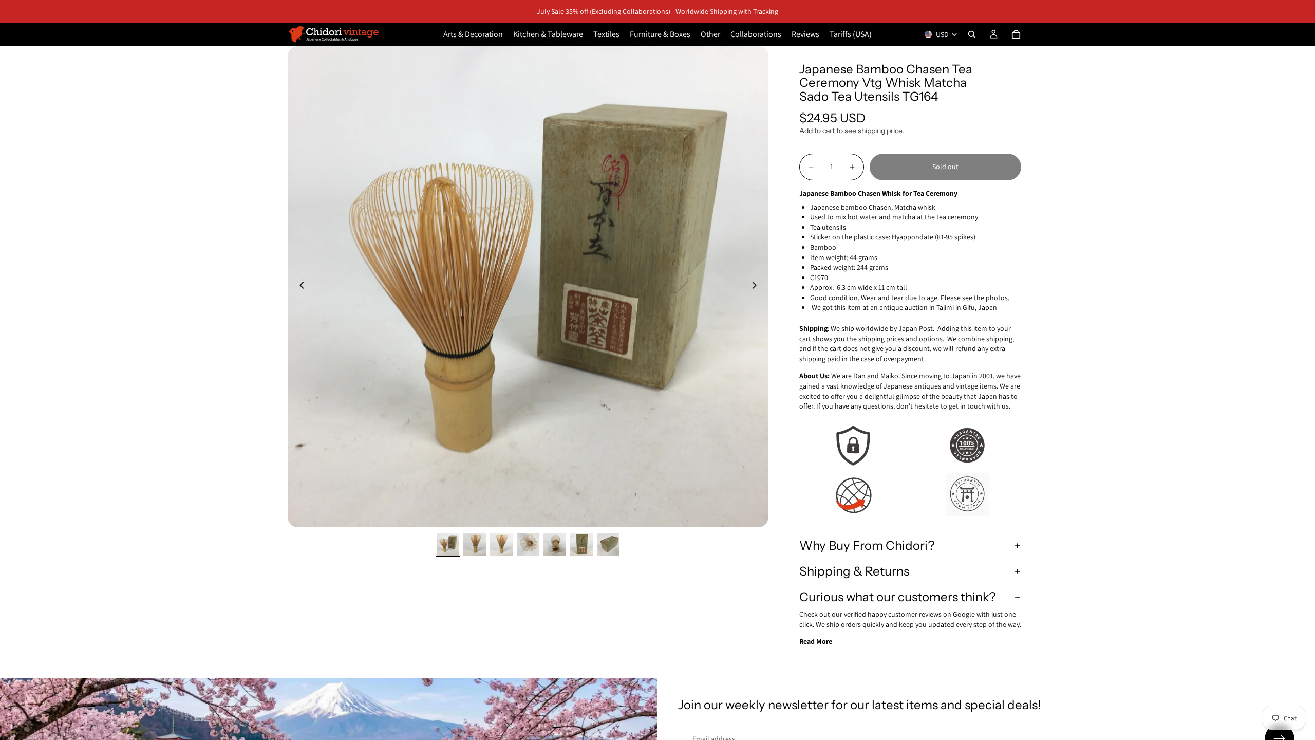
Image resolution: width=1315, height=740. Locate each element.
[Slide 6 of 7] (581, 544)
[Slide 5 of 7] (554, 544)
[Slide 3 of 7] (501, 544)
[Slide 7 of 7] (608, 544)
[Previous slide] (299, 286)
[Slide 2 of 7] (474, 544)
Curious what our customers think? (897, 596)
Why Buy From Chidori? (867, 545)
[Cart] (1016, 34)
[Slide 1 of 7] (448, 544)
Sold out (945, 166)
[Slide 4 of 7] (528, 544)
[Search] (972, 34)
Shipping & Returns (854, 571)
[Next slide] (757, 286)
